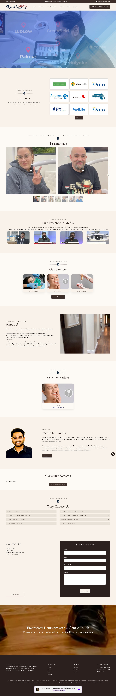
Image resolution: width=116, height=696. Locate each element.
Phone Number (68, 564)
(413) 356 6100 (11, 1)
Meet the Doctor (51, 7)
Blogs (68, 7)
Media (75, 7)
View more (47, 456)
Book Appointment (99, 7)
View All (78, 118)
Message (66, 572)
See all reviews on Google (58, 485)
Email (65, 557)
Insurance (41, 7)
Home (34, 7)
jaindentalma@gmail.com (103, 1)
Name (65, 549)
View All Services (58, 297)
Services (61, 7)
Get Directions (15, 594)
